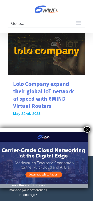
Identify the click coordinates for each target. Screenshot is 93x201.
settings (29, 195)
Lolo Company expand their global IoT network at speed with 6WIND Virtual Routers (43, 95)
